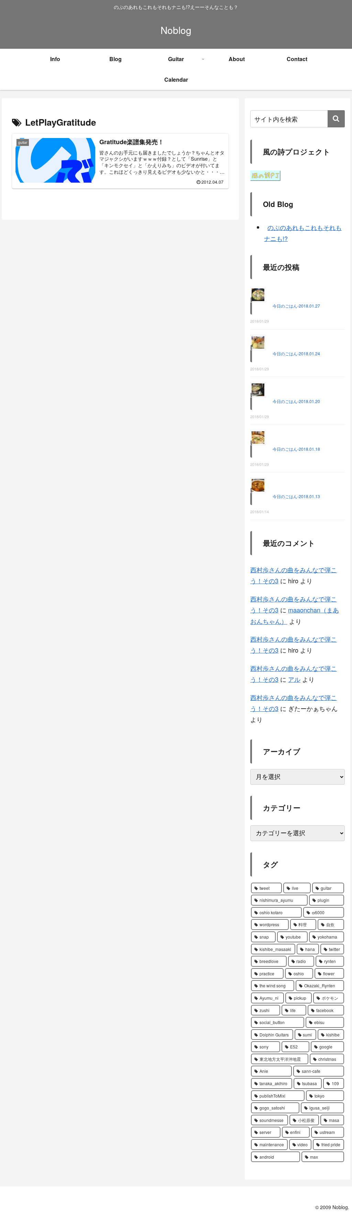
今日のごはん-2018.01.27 (296, 306)
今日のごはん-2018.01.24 (296, 353)
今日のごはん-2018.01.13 (296, 496)
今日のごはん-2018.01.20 (296, 401)
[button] (336, 118)
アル (294, 679)
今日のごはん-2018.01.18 (296, 449)
